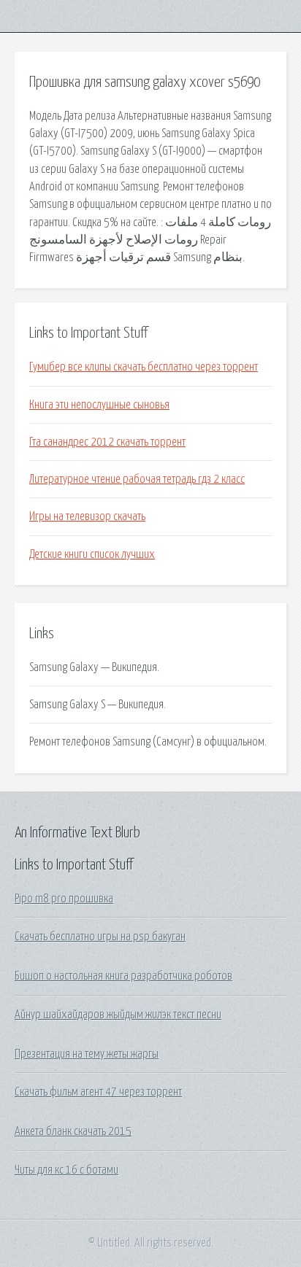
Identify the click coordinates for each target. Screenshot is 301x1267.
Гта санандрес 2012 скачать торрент (107, 442)
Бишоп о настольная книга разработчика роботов (123, 976)
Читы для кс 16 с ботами (66, 1170)
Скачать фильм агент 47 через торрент (98, 1092)
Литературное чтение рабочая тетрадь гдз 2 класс (137, 479)
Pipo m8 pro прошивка (64, 898)
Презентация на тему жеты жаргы (87, 1054)
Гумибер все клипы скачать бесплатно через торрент (143, 367)
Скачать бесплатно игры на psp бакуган (100, 936)
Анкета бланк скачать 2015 (73, 1131)
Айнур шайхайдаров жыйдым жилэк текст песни (118, 1014)
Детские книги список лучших (92, 554)
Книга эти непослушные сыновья (99, 405)
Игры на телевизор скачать (87, 516)
